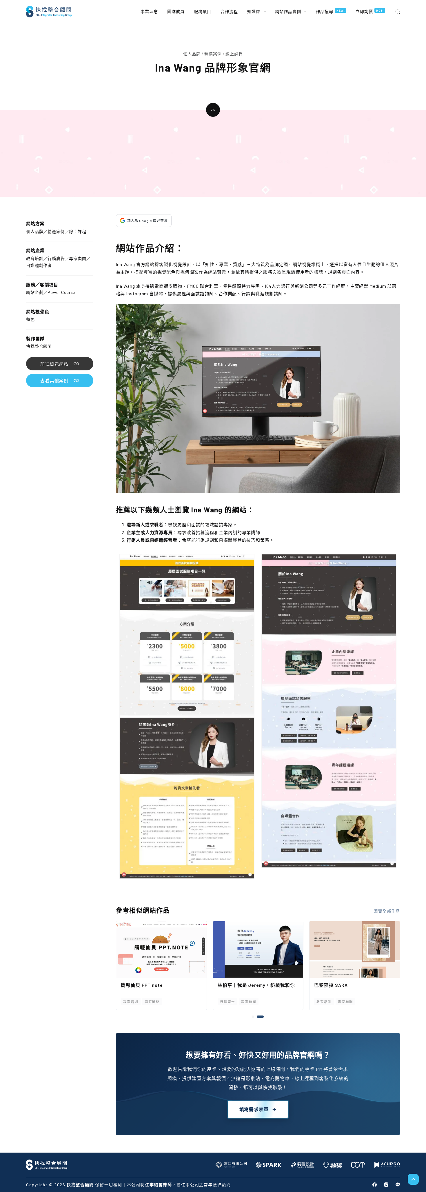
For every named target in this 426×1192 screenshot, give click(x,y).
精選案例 (212, 53)
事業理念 (149, 11)
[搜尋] (398, 12)
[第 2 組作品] (262, 1017)
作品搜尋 (330, 11)
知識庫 (253, 11)
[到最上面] (413, 1179)
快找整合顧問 (39, 346)
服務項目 (202, 11)
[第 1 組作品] (255, 1017)
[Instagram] (386, 1184)
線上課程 (234, 53)
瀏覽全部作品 (387, 911)
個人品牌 (191, 53)
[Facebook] (374, 1184)
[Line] (398, 1184)
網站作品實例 (288, 11)
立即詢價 (370, 11)
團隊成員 (176, 11)
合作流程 (229, 11)
